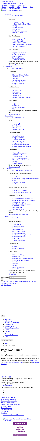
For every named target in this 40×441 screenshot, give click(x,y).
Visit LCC (15, 269)
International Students (19, 80)
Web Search (34, 360)
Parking (14, 265)
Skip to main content (7, 1)
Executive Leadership (19, 262)
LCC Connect (16, 126)
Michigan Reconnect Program (21, 97)
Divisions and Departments (20, 260)
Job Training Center (18, 202)
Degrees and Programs (19, 53)
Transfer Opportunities (19, 46)
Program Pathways (18, 58)
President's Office (17, 229)
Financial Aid (16, 94)
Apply (14, 104)
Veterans (15, 78)
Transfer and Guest (18, 77)
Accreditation (16, 224)
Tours (6, 336)
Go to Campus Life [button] (14, 167)
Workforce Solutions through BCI (22, 199)
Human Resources (18, 226)
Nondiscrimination (6, 409)
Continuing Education (19, 182)
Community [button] (8, 168)
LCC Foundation (17, 207)
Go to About (16, 218)
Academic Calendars (18, 60)
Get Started (15, 105)
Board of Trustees (17, 228)
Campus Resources (18, 138)
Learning (7, 331)
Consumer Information (19, 236)
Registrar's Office (17, 27)
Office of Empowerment (19, 158)
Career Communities (18, 54)
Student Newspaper (18, 129)
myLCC (11, 7)
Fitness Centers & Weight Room (22, 160)
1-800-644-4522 (6, 377)
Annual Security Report (8, 402)
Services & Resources (11, 335)
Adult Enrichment (17, 177)
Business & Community (12, 323)
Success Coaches (17, 32)
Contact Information (18, 240)
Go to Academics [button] (14, 65)
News (6, 333)
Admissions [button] (8, 66)
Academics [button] (8, 14)
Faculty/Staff (21, 5)
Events (7, 329)
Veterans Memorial (18, 209)
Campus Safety (9, 326)
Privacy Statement (6, 408)
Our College (16, 256)
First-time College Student (20, 75)
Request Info (9, 375)
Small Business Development (21, 204)
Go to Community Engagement (22, 170)
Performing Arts (17, 155)
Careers (14, 246)
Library (14, 26)
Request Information (18, 107)
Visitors (12, 5)
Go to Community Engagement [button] (18, 214)
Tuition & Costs (17, 90)
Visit (13, 109)
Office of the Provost (18, 231)
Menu (3, 316)
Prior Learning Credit (19, 43)
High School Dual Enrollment (21, 192)
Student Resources (18, 136)
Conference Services (18, 206)
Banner (25, 7)
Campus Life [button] (9, 116)
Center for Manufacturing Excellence (23, 200)
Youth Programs (17, 184)
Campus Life (9, 324)
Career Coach (16, 41)
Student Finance (17, 95)
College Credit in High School (21, 24)
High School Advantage (19, 190)
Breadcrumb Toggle (7, 340)
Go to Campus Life (18, 117)
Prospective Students (9, 3)
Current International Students (21, 146)
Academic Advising (18, 22)
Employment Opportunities (9, 401)
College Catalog (17, 56)
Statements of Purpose (19, 255)
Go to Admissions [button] (14, 114)
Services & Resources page (14, 362)
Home (6, 343)
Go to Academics (17, 16)
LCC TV (15, 127)
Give (31, 7)
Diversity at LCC (6, 406)
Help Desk (15, 238)
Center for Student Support (20, 144)
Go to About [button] (12, 274)
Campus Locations (18, 83)
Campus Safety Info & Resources (13, 415)
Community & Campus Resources (22, 258)
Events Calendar (17, 163)
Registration (16, 29)
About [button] (7, 216)
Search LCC (4, 277)
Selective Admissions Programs (22, 44)
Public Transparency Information (22, 235)
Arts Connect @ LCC (19, 156)
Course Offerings (17, 39)
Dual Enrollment (17, 82)
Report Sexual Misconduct (9, 399)
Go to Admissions (17, 68)
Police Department (18, 141)
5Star (4, 7)
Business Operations (18, 233)
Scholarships (16, 92)
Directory (15, 263)
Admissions (8, 319)
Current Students (18, 281)
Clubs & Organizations (19, 153)
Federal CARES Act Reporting (10, 404)
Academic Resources (18, 139)
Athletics (15, 124)
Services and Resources (19, 31)
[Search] (2, 280)
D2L (18, 7)
